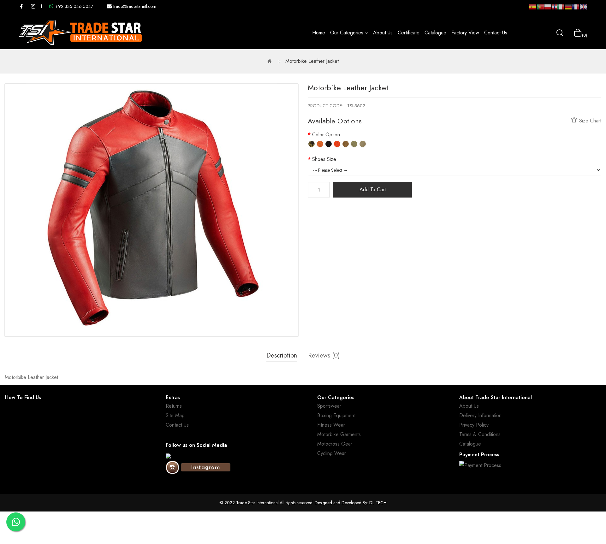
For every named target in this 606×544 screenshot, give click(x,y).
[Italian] (560, 9)
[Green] (354, 144)
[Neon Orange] (337, 144)
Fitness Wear (331, 425)
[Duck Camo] (311, 144)
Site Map (175, 415)
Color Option (326, 134)
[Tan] (345, 144)
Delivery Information (480, 415)
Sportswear (329, 406)
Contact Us (177, 425)
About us (469, 406)
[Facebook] (168, 456)
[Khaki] (362, 144)
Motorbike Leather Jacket (312, 61)
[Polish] (548, 9)
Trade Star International (257, 503)
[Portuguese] (540, 9)
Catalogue (470, 443)
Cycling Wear (331, 453)
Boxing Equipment (336, 415)
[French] (575, 9)
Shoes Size (324, 159)
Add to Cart (372, 189)
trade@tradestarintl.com (134, 6)
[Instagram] (198, 468)
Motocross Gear (334, 443)
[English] (583, 9)
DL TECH (378, 503)
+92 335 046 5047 (74, 6)
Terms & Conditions (480, 434)
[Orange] (320, 144)
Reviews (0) (324, 355)
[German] (568, 9)
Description (281, 355)
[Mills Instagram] (33, 6)
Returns (174, 406)
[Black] (328, 144)
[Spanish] (533, 9)
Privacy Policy (474, 425)
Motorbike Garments (339, 434)
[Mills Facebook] (21, 6)
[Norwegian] (554, 8)
